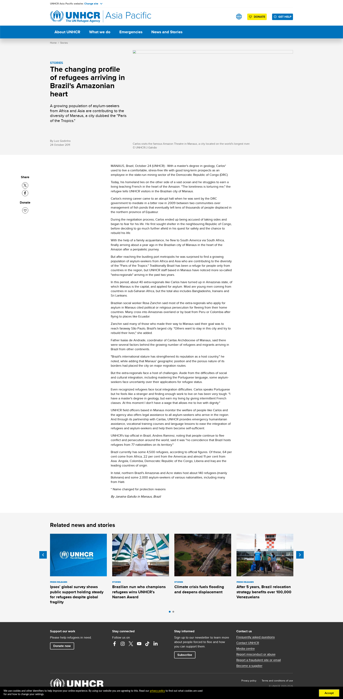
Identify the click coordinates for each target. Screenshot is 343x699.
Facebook (114, 643)
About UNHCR (67, 32)
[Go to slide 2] (174, 612)
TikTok (147, 643)
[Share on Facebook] (25, 193)
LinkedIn (155, 643)
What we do (99, 32)
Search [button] (228, 16)
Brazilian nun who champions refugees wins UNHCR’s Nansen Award (139, 592)
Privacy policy (248, 680)
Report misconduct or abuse (255, 654)
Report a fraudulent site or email (258, 660)
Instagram (122, 643)
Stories (64, 43)
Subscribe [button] (184, 654)
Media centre (245, 649)
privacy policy (157, 691)
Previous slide (43, 555)
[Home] (75, 16)
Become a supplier (249, 666)
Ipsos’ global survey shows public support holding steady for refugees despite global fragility (76, 594)
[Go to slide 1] (170, 612)
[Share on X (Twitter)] (25, 185)
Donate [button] (259, 17)
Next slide (300, 555)
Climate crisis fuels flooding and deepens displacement (199, 589)
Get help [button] (284, 17)
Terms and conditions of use (277, 680)
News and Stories (166, 32)
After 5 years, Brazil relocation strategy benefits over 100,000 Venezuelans (264, 592)
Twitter (131, 643)
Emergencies (130, 32)
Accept (329, 693)
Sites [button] (239, 16)
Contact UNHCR (247, 643)
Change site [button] (91, 3)
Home (53, 43)
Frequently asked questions (255, 637)
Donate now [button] (62, 646)
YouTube (139, 643)
